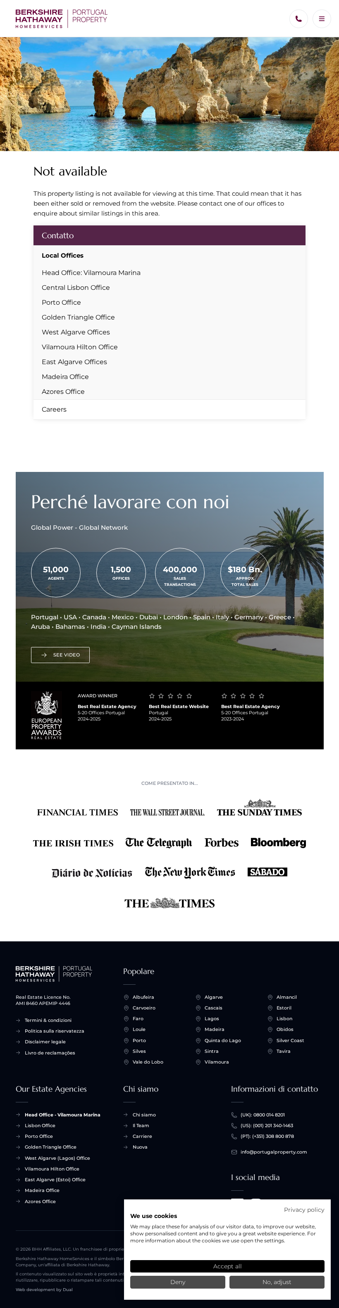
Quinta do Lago (223, 1040)
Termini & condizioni (48, 1020)
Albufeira (143, 997)
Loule (139, 1029)
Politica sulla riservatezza (54, 1031)
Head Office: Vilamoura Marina (91, 273)
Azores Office (63, 392)
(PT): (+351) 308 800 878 (267, 1136)
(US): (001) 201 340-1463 (267, 1125)
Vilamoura (217, 1062)
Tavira (284, 1051)
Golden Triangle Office (78, 317)
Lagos (212, 1018)
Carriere (142, 1136)
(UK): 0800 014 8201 (263, 1115)
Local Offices (63, 255)
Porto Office (61, 302)
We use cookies (153, 1216)
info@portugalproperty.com (274, 1152)
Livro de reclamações (50, 1053)
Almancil (287, 997)
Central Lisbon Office (76, 287)
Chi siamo (144, 1115)
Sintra (212, 1051)
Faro (138, 1018)
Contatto (58, 235)
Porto (139, 1040)
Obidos (285, 1029)
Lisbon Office (40, 1125)
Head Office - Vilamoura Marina (62, 1115)
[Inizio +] (62, 18)
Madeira (214, 1029)
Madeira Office (65, 377)
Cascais (213, 1008)
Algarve (214, 997)
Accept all (227, 1266)
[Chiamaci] (298, 18)
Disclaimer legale (45, 1042)
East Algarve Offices (74, 362)
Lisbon (284, 1018)
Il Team (141, 1125)
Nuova (140, 1147)
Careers (54, 409)
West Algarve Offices (76, 332)
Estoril (284, 1008)
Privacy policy (304, 1209)
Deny (177, 1282)
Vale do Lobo (148, 1062)
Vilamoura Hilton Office (80, 347)
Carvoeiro (144, 1008)
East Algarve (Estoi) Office (55, 1179)
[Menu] (322, 18)
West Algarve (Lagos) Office (57, 1158)
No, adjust (277, 1282)
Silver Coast (290, 1040)
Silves (139, 1051)
